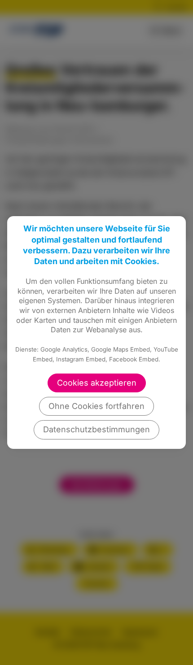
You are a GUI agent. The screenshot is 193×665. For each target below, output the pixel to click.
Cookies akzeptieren (96, 382)
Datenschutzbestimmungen (96, 429)
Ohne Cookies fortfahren (96, 406)
